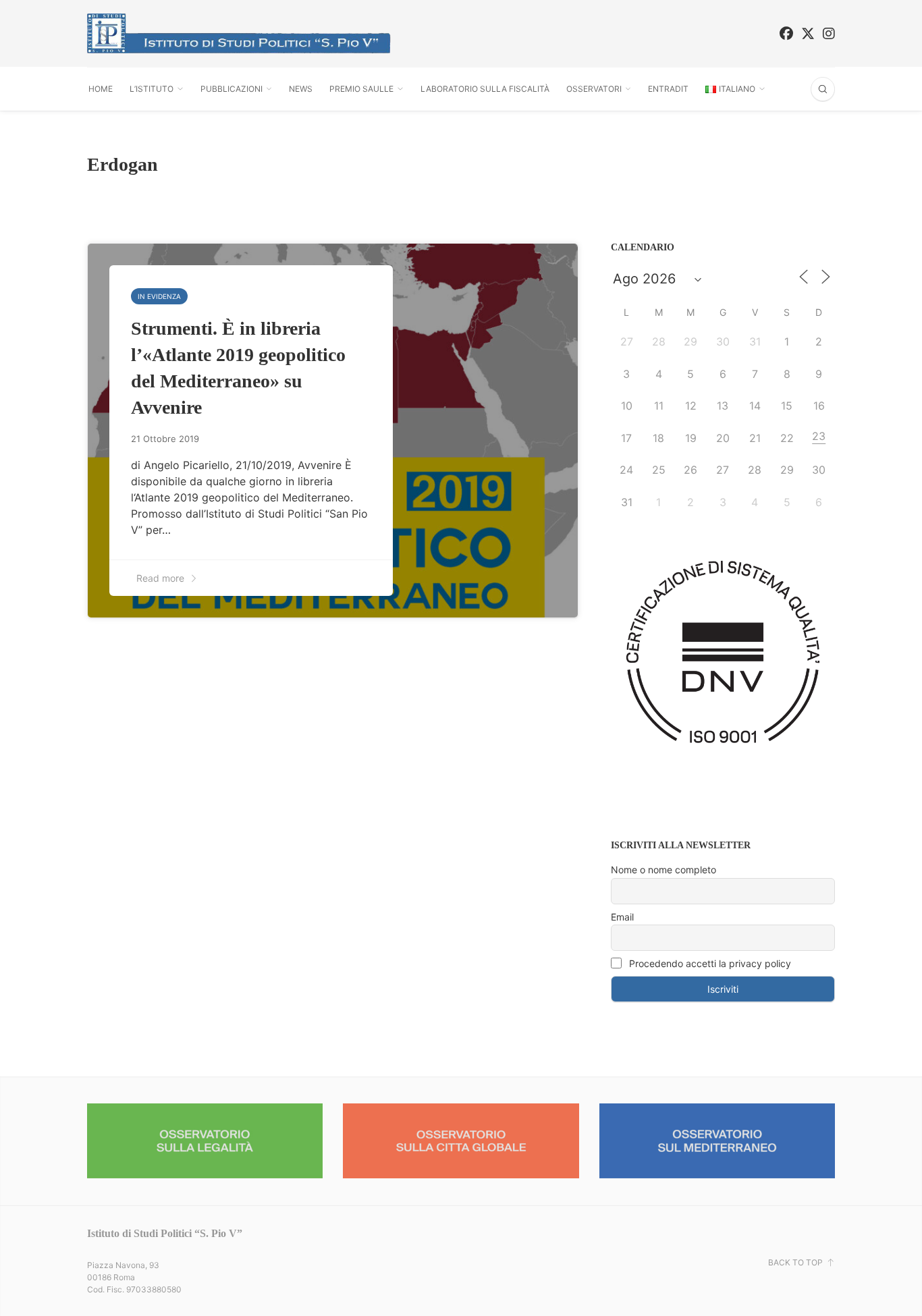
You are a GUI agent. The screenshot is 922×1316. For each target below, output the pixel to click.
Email (622, 917)
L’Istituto (151, 89)
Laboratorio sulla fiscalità (485, 89)
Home (100, 89)
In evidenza (159, 296)
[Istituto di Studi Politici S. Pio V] (239, 33)
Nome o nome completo (663, 869)
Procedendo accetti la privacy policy (708, 963)
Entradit (668, 89)
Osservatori (594, 89)
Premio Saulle (361, 89)
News (301, 89)
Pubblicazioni (231, 89)
